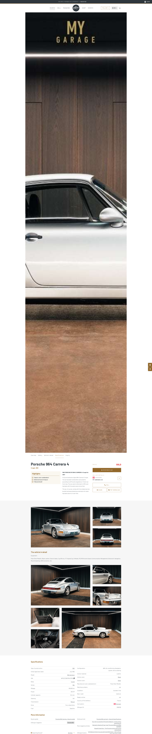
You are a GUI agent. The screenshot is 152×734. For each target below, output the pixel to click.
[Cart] (119, 8)
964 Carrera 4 (71, 675)
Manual (73, 702)
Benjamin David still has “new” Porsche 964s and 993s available (106, 725)
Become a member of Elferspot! (72, 1)
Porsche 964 (71, 722)
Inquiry (68, 455)
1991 (73, 668)
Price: (95, 464)
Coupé (73, 681)
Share (100, 490)
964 (74, 685)
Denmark (118, 704)
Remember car (108, 470)
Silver (119, 680)
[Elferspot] (76, 8)
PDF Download (115, 490)
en (115, 8)
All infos (70, 733)
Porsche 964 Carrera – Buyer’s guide (65, 719)
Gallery (40, 455)
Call (107, 485)
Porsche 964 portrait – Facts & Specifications (109, 719)
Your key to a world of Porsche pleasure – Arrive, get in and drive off (106, 722)
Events (90, 8)
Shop (84, 8)
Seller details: (99, 475)
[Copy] (74, 678)
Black (119, 677)
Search (52, 8)
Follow (104, 8)
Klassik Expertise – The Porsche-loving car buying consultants (107, 729)
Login (148, 1)
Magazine (66, 8)
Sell (59, 8)
